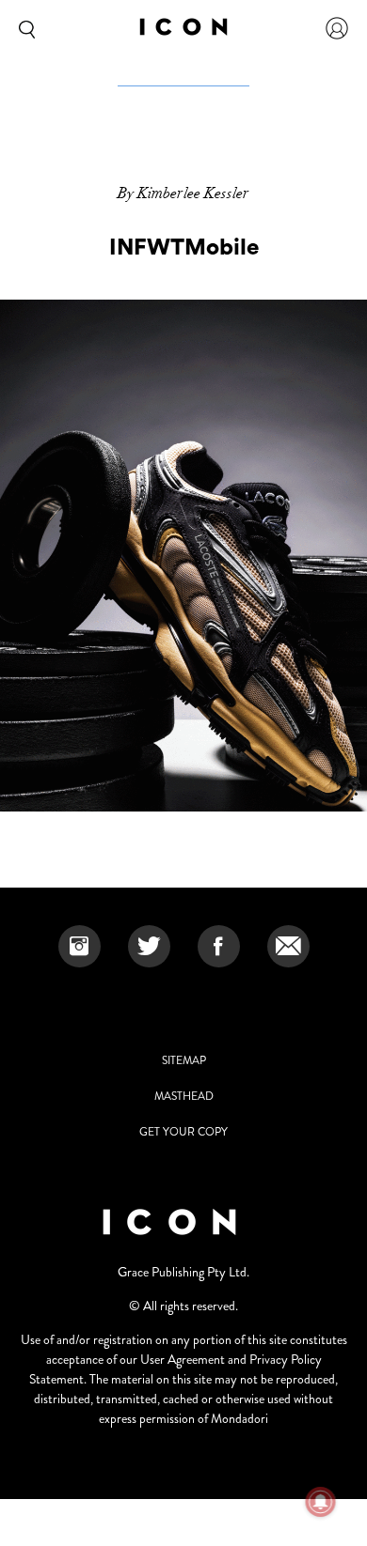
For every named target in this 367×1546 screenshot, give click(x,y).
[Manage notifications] (321, 1502)
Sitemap (184, 1060)
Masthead (184, 1096)
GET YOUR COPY (183, 1131)
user (337, 28)
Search (23, 28)
